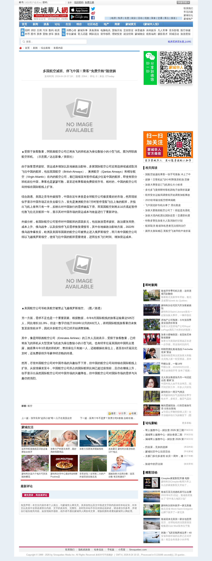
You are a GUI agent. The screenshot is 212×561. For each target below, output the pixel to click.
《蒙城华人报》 (151, 24)
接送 (173, 18)
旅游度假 (185, 34)
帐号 (21, 2)
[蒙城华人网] (44, 19)
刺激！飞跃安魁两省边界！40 (176, 532)
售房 (120, 18)
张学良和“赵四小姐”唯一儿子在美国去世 (51, 418)
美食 (153, 18)
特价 (79, 24)
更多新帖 (186, 423)
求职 (33, 30)
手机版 (110, 549)
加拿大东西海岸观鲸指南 (91, 449)
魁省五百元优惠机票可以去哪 (176, 492)
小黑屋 (121, 549)
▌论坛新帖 (150, 423)
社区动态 (92, 24)
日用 (39, 30)
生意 (127, 18)
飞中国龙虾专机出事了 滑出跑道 (163, 205)
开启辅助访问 (192, 2)
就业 (133, 18)
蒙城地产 (188, 18)
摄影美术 (163, 34)
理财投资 (117, 34)
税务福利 (151, 34)
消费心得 (71, 30)
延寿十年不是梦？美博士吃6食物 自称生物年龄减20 (116, 418)
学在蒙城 (71, 34)
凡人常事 (163, 30)
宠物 (45, 34)
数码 (51, 30)
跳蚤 (46, 24)
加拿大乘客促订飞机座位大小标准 (164, 184)
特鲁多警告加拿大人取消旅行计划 (164, 220)
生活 (68, 24)
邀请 (113, 413)
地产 (106, 24)
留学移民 (105, 34)
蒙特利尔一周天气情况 (172, 392)
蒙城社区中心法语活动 (157, 451)
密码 (45, 2)
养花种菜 (188, 447)
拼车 (51, 34)
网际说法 (94, 34)
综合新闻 (45, 48)
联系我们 (188, 8)
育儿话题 (83, 34)
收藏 (134, 413)
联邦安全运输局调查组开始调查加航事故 (167, 194)
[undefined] (93, 9)
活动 (140, 18)
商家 (117, 24)
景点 (166, 18)
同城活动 (174, 34)
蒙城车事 (83, 30)
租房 (113, 18)
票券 (39, 34)
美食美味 (94, 30)
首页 (24, 24)
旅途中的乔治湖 (154, 464)
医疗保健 (185, 30)
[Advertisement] (143, 12)
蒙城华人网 (20, 48)
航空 (30, 406)
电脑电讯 (105, 30)
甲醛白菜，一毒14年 (171, 363)
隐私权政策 (84, 549)
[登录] (69, 2)
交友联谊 (128, 30)
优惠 (146, 18)
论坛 (57, 24)
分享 (123, 413)
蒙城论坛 (188, 15)
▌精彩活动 (150, 472)
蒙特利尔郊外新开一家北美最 (176, 505)
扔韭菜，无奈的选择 (156, 447)
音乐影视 (174, 30)
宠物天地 (117, 30)
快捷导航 (182, 2)
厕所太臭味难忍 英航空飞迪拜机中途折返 (168, 230)
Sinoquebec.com (138, 549)
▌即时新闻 (150, 285)
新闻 (35, 24)
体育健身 (140, 30)
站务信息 (98, 549)
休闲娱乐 (151, 30)
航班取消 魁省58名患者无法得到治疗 (165, 225)
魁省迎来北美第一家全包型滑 (176, 519)
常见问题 (188, 11)
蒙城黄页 (131, 24)
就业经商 (128, 34)
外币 (27, 34)
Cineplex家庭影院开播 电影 (175, 478)
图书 (33, 34)
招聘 (27, 30)
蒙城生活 (27, 427)
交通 (160, 18)
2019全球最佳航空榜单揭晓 (160, 200)
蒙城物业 (140, 34)
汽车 (45, 30)
